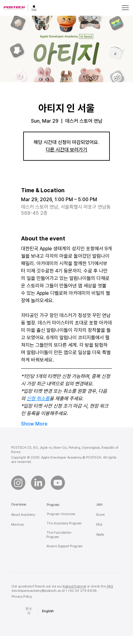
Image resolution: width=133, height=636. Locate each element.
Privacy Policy (21, 597)
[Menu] (125, 8)
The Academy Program (64, 523)
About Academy (23, 515)
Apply (100, 534)
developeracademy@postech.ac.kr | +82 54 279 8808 (54, 591)
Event (100, 515)
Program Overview (61, 514)
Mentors (17, 525)
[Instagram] (18, 483)
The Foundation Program (58, 535)
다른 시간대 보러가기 (66, 150)
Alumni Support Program (64, 546)
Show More (34, 424)
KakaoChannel (74, 586)
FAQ (99, 525)
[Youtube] (58, 483)
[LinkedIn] (38, 483)
